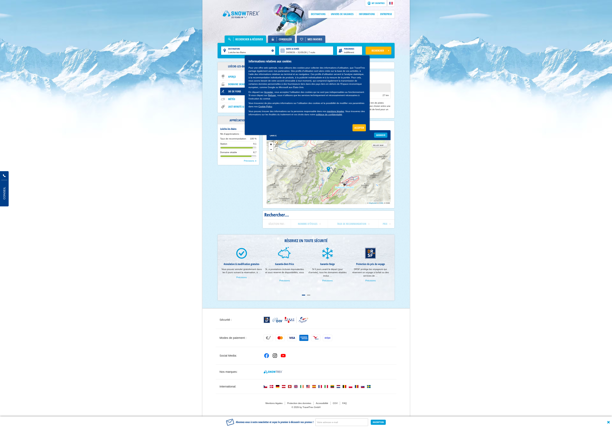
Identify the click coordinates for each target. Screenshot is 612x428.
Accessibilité (322, 403)
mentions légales (335, 111)
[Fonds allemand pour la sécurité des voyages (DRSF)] (267, 320)
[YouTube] (283, 356)
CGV (335, 403)
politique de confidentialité (329, 114)
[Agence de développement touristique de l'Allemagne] (277, 320)
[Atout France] (296, 320)
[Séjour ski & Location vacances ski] (241, 14)
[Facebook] (266, 356)
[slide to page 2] (308, 295)
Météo (231, 99)
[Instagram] (275, 356)
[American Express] (303, 338)
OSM (381, 203)
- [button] (271, 149)
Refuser (272, 95)
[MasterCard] (280, 338)
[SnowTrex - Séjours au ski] (273, 371)
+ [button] (271, 144)
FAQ (344, 403)
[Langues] (265, 386)
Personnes (349, 48)
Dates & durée (292, 48)
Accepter (268, 92)
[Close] (608, 422)
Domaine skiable (237, 84)
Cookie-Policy (265, 106)
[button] (391, 3)
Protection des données (299, 403)
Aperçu (232, 76)
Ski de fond (234, 91)
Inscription (378, 422)
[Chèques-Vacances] (315, 338)
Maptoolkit (373, 203)
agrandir (380, 135)
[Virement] (268, 338)
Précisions (249, 160)
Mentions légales (274, 403)
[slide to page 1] (303, 295)
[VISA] (292, 338)
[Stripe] (327, 338)
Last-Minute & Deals (239, 106)
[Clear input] (272, 50)
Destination (234, 48)
